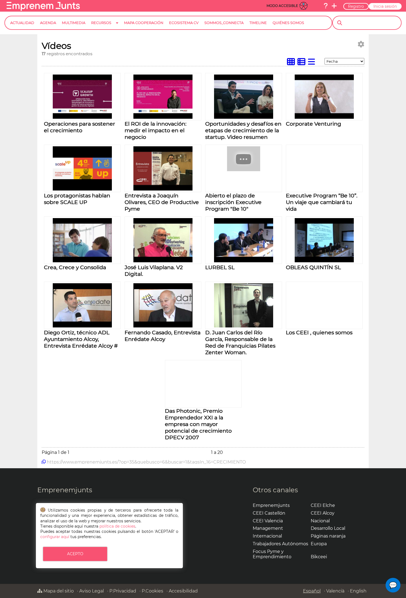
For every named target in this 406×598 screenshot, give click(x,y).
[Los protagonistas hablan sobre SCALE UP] (82, 189)
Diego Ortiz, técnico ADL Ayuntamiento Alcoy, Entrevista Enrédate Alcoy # (81, 339)
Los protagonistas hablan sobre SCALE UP (77, 198)
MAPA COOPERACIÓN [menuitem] (143, 23)
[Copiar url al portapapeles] (44, 462)
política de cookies (117, 526)
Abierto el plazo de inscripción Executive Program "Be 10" (233, 202)
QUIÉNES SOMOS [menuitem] (288, 23)
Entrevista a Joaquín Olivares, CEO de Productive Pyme (162, 202)
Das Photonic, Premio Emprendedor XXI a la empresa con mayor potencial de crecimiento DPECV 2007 (198, 424)
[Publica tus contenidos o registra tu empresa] (334, 6)
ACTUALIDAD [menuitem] (22, 23)
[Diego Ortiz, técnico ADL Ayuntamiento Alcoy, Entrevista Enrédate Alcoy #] (82, 326)
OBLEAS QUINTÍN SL (313, 267)
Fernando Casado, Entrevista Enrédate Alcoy (163, 335)
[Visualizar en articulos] (302, 63)
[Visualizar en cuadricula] (292, 63)
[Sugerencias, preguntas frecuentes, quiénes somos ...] (325, 6)
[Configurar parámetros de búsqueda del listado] (361, 44)
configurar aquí (54, 537)
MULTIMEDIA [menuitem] (73, 23)
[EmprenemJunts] (43, 9)
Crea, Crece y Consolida (75, 267)
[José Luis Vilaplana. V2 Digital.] (162, 260)
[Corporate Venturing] (324, 117)
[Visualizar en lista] (312, 63)
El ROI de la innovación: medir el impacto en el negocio (155, 130)
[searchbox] (371, 23)
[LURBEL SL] (243, 260)
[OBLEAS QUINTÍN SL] (324, 260)
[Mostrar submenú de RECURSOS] (117, 27)
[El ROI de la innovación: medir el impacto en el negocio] (162, 117)
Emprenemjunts (64, 490)
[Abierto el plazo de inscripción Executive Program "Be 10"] (243, 169)
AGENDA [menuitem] (48, 23)
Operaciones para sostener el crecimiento (79, 127)
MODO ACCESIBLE (282, 6)
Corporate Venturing (313, 123)
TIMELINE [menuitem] (258, 23)
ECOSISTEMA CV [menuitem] (184, 23)
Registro (356, 6)
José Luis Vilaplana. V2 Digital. (154, 270)
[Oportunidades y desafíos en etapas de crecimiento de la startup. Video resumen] (243, 117)
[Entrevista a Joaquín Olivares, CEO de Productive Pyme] (162, 189)
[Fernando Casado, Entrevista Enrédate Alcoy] (162, 326)
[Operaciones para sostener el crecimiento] (82, 117)
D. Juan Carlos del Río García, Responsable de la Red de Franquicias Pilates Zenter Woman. (240, 342)
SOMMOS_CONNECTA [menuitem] (224, 23)
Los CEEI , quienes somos (319, 332)
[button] (393, 585)
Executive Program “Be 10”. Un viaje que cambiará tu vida (321, 202)
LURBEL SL (219, 267)
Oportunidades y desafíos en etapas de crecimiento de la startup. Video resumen (243, 130)
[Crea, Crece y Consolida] (82, 260)
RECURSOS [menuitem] (101, 23)
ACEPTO (75, 554)
